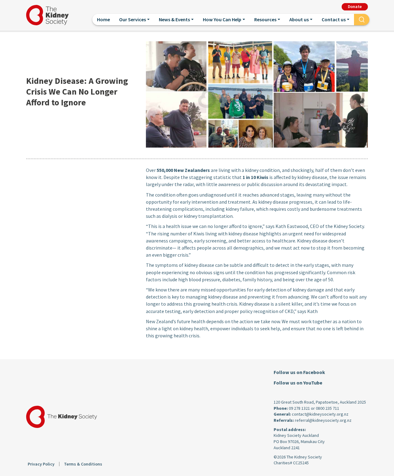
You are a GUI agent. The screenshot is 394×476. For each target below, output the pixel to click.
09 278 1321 (299, 408)
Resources (265, 19)
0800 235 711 (327, 408)
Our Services (132, 19)
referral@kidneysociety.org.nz (323, 420)
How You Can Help (222, 19)
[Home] (50, 15)
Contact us (334, 19)
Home (103, 19)
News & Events (174, 19)
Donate (355, 6)
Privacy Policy (41, 464)
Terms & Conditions (83, 464)
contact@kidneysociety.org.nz (320, 414)
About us (299, 19)
